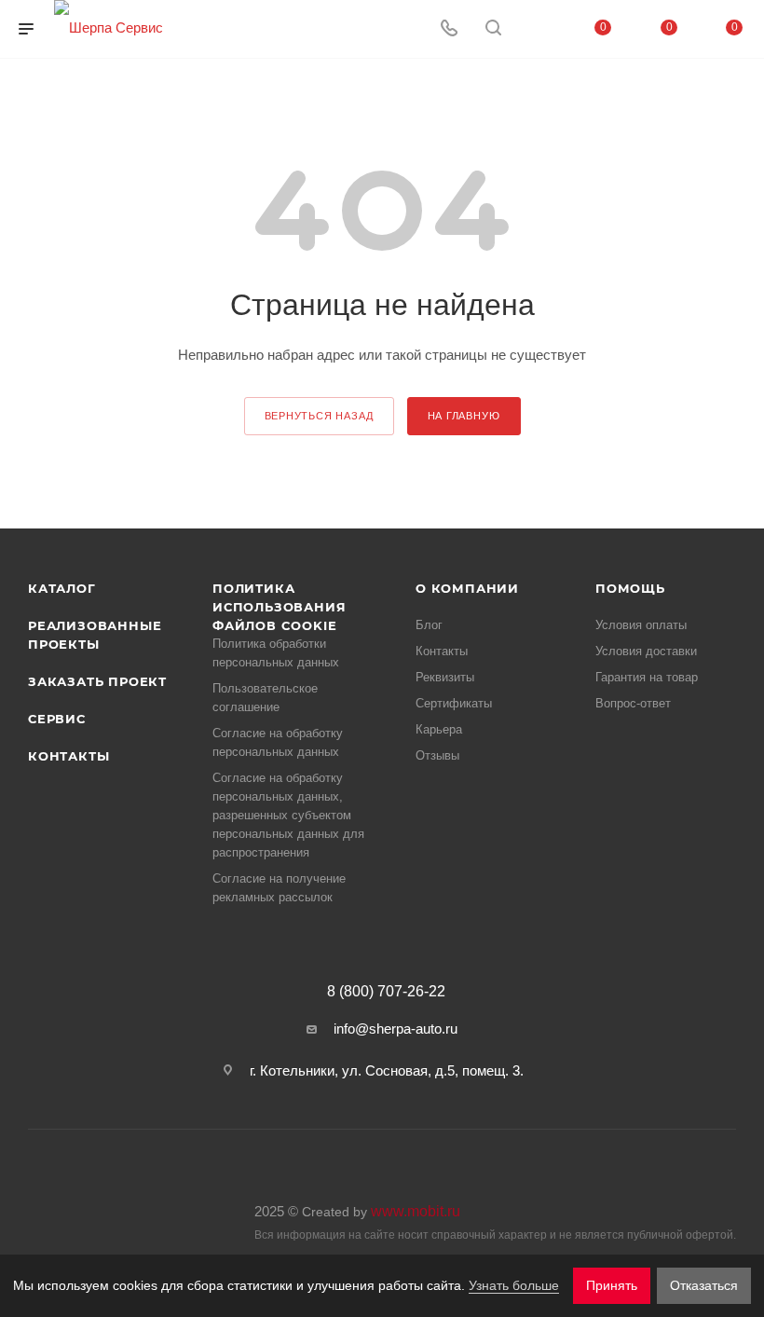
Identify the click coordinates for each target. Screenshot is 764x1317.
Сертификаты (454, 703)
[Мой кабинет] (537, 29)
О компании (467, 588)
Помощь (630, 588)
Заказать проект (97, 681)
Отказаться (704, 1285)
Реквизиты (445, 677)
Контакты (68, 755)
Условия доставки (646, 651)
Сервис (57, 718)
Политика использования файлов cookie (279, 607)
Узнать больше (514, 1285)
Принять (611, 1285)
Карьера (439, 729)
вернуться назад (319, 415)
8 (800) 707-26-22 (386, 991)
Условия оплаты (641, 625)
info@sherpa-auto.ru (395, 1028)
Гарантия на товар (646, 677)
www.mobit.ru (415, 1211)
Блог (429, 625)
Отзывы (437, 755)
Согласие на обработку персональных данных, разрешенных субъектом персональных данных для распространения (288, 815)
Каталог (62, 588)
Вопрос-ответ (633, 703)
